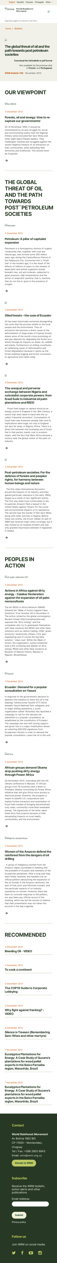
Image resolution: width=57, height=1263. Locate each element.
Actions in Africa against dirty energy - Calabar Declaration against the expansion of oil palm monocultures (27, 596)
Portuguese (46, 68)
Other (48, 2)
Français (29, 2)
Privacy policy (19, 1222)
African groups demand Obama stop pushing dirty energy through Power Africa (26, 771)
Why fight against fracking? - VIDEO (24, 1011)
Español (20, 2)
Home (8, 28)
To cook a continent (18, 969)
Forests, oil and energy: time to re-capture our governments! (28, 119)
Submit (19, 1215)
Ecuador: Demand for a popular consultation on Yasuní (26, 688)
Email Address (20, 1198)
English (12, 2)
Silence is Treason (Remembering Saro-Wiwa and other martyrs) (27, 1033)
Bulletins (18, 28)
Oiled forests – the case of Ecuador (28, 315)
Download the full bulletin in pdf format (33, 60)
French (32, 68)
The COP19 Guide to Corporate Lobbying (26, 989)
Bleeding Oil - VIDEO (18, 951)
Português (39, 2)
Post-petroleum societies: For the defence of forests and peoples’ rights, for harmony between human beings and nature (27, 478)
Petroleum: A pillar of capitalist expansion (25, 240)
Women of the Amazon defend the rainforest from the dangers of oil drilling (28, 855)
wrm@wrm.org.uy (31, 1155)
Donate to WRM (24, 1163)
